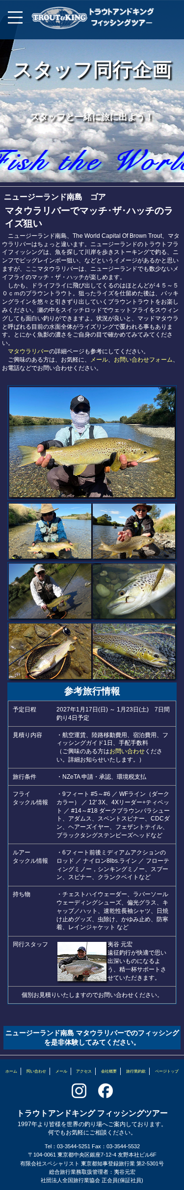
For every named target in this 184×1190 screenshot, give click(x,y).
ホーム (11, 1071)
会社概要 (109, 1071)
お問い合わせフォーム (143, 359)
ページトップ (167, 1071)
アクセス (84, 1071)
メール (99, 359)
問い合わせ (36, 1071)
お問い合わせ (127, 751)
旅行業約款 (136, 1071)
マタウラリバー (28, 351)
